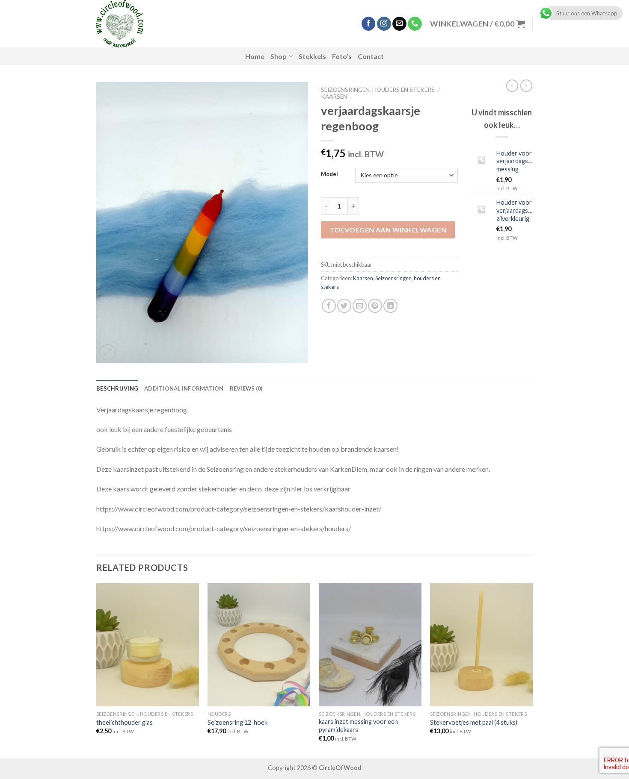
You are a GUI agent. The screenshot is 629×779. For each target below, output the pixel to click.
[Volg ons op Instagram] (384, 24)
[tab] (117, 388)
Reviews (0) (246, 388)
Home (254, 56)
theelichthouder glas (124, 722)
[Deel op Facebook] (329, 306)
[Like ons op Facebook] (369, 24)
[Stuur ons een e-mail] (399, 24)
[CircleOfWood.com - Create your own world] (164, 23)
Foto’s (342, 56)
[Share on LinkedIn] (390, 306)
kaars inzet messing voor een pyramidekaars (358, 725)
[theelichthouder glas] (147, 644)
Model (329, 174)
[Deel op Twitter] (344, 306)
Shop (278, 56)
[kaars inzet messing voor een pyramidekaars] (370, 644)
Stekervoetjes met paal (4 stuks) (473, 722)
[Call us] (415, 24)
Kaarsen (334, 96)
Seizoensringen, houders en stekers (378, 89)
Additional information (184, 388)
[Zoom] (107, 352)
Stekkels (312, 56)
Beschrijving (117, 388)
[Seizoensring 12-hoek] (259, 644)
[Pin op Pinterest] (375, 306)
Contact (371, 56)
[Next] (532, 670)
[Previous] (96, 670)
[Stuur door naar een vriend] (360, 306)
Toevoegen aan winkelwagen (387, 230)
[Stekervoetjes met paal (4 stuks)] (481, 644)
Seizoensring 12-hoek (237, 722)
